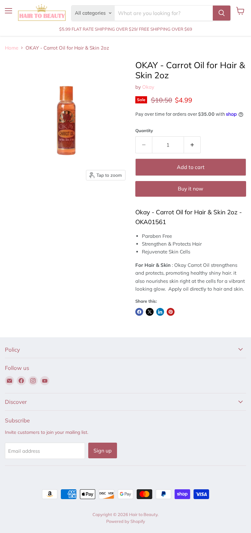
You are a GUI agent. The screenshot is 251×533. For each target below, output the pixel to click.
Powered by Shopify (125, 521)
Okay (148, 87)
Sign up (102, 450)
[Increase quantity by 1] (192, 144)
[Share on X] (150, 312)
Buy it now (190, 188)
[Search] (221, 13)
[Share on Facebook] (139, 312)
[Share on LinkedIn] (160, 312)
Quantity (144, 130)
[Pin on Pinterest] (171, 312)
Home (11, 48)
